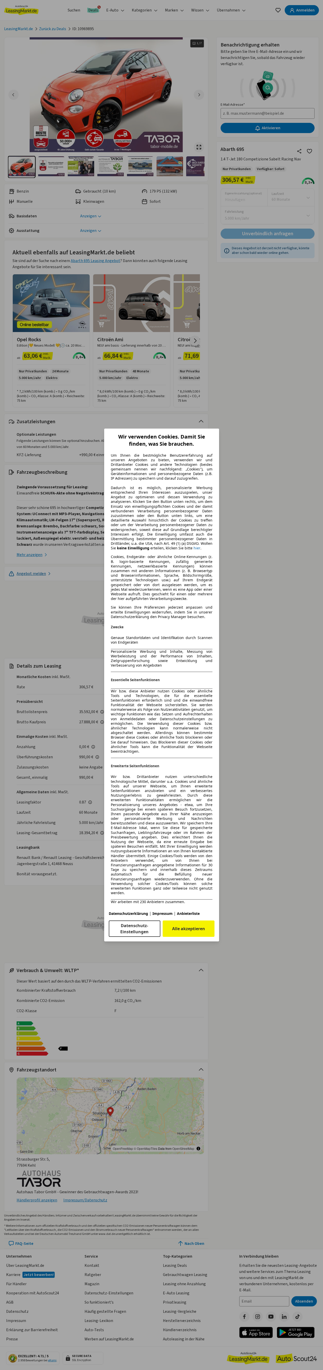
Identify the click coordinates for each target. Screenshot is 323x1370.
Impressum (162, 913)
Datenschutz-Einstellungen (134, 929)
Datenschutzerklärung (128, 913)
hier (197, 548)
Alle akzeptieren (188, 928)
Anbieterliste (188, 913)
